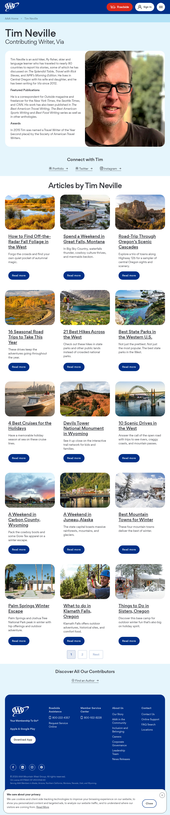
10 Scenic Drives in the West (138, 425)
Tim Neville (31, 18)
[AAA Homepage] (12, 7)
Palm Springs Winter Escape (28, 608)
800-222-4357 (61, 717)
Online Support (150, 719)
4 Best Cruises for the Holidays (29, 425)
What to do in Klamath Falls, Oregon (77, 611)
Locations (147, 729)
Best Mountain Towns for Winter (136, 516)
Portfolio (58, 168)
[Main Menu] (161, 7)
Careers (116, 736)
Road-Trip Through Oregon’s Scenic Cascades (137, 241)
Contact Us (148, 714)
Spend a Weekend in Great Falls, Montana (84, 238)
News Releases (121, 759)
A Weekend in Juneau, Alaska (78, 516)
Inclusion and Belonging (120, 729)
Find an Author (84, 680)
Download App (23, 739)
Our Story (117, 714)
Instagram (110, 168)
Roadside (123, 7)
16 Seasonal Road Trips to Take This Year (25, 337)
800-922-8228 (93, 717)
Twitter (83, 168)
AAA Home (11, 18)
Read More (42, 807)
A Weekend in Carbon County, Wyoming (24, 519)
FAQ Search (148, 724)
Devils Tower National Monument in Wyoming (83, 428)
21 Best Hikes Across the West (84, 334)
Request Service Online (58, 725)
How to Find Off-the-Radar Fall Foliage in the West (29, 241)
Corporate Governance (119, 743)
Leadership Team (118, 752)
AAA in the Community (119, 721)
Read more (19, 275)
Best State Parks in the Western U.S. (137, 334)
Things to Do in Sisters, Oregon (134, 608)
